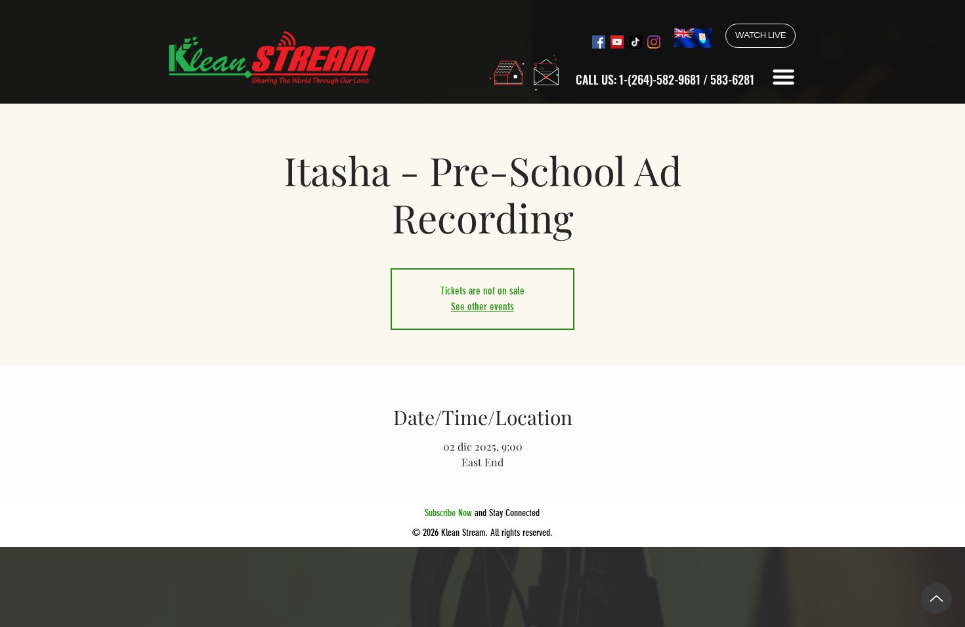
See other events (482, 306)
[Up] (936, 598)
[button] (783, 77)
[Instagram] (653, 42)
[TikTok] (635, 42)
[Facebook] (598, 42)
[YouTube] (617, 42)
